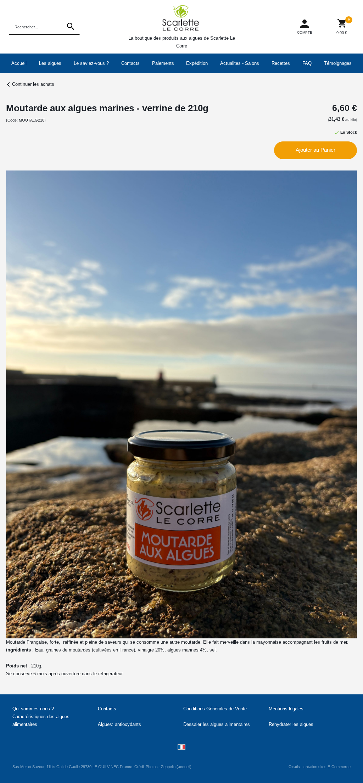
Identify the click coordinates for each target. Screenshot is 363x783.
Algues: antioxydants (119, 724)
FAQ (307, 63)
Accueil (19, 63)
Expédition (197, 63)
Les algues (50, 63)
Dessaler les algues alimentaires (216, 724)
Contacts (130, 63)
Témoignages (338, 63)
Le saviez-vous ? (91, 63)
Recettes (281, 63)
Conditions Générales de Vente (215, 708)
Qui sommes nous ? (33, 708)
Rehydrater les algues (291, 724)
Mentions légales (286, 708)
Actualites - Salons (239, 63)
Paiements (163, 63)
